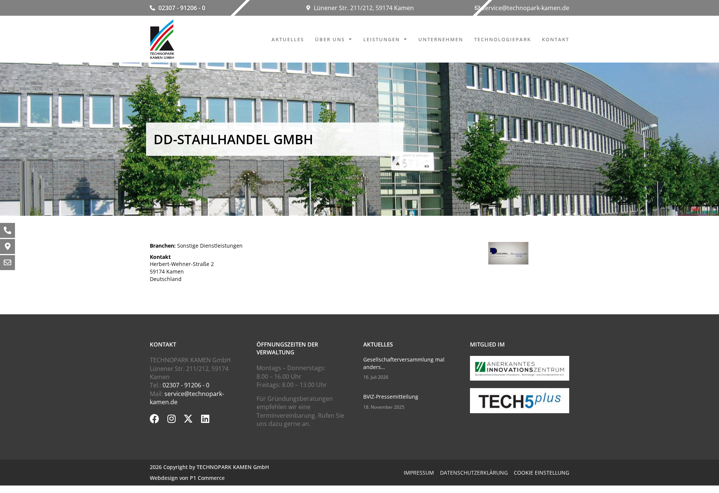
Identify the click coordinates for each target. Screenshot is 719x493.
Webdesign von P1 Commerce (187, 477)
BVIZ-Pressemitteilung (390, 396)
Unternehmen (440, 39)
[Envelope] (7, 262)
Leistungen (381, 39)
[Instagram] (171, 418)
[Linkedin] (205, 418)
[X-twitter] (188, 418)
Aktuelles (287, 39)
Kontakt (555, 39)
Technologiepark (502, 39)
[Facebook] (154, 418)
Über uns (330, 39)
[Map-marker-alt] (7, 246)
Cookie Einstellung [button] (541, 472)
